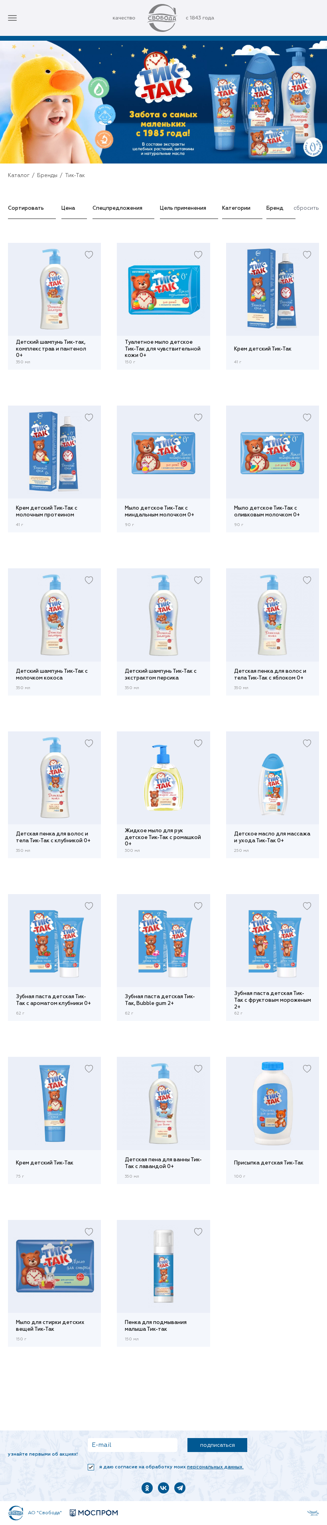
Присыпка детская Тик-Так (268, 1163)
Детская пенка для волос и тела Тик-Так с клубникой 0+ (53, 837)
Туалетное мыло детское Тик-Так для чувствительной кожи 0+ (163, 349)
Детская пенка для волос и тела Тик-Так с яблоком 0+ (270, 675)
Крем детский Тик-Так (263, 349)
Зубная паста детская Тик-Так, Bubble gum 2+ (160, 1000)
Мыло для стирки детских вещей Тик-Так (50, 1326)
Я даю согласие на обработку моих (171, 1467)
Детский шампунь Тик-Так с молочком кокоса (52, 675)
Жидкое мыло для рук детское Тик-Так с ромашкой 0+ (163, 837)
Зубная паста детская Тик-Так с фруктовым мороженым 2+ (272, 1000)
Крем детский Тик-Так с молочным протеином (46, 512)
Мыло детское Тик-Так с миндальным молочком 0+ (159, 512)
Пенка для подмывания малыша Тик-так (156, 1326)
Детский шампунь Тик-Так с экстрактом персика (161, 675)
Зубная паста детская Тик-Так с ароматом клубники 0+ (53, 1000)
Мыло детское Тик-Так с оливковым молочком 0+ (267, 512)
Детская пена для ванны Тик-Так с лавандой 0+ (163, 1163)
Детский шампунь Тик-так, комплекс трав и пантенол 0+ (51, 349)
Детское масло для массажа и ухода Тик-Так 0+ (272, 837)
